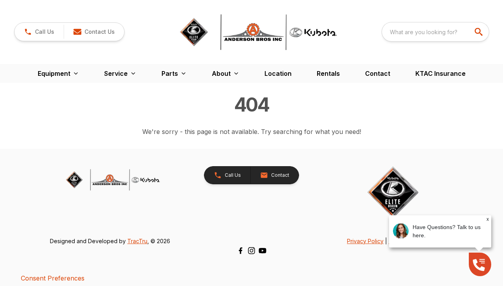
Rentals (328, 73)
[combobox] (435, 31)
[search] (479, 32)
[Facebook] (240, 250)
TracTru (137, 241)
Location (278, 73)
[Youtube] (262, 250)
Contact (377, 73)
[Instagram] (251, 250)
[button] (39, 32)
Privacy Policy (365, 241)
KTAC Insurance (440, 73)
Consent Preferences (52, 278)
